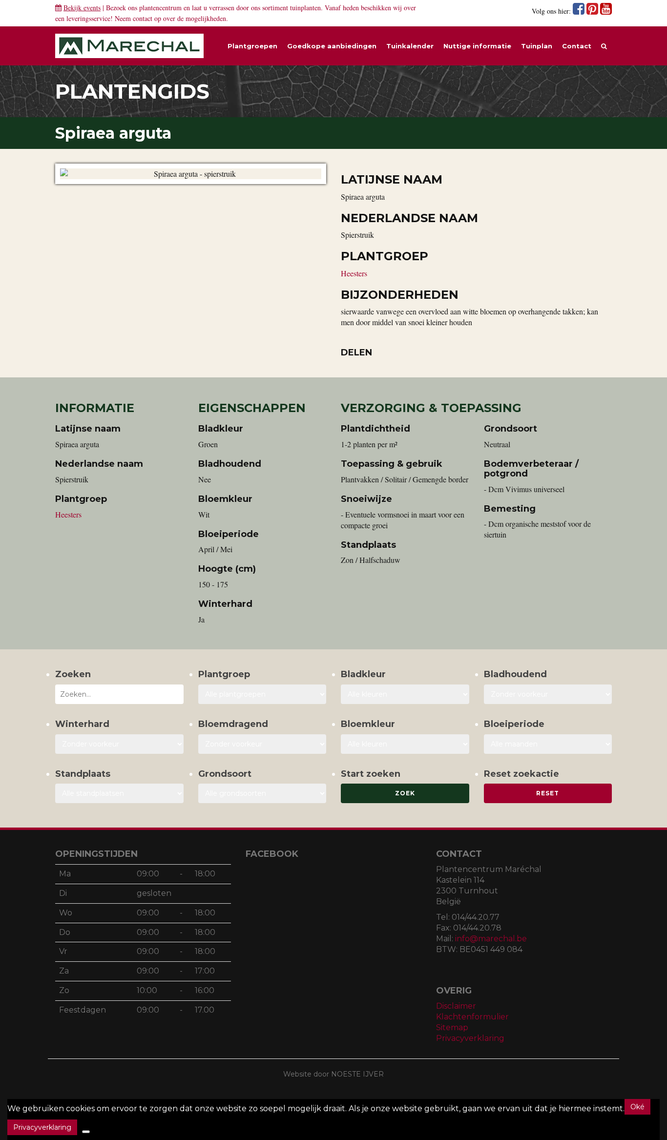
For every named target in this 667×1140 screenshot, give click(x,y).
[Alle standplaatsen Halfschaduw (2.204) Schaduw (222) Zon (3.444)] (119, 793)
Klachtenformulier (472, 1016)
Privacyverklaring (470, 1038)
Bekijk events (82, 7)
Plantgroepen (252, 46)
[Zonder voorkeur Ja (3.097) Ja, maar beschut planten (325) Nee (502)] (119, 744)
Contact (576, 46)
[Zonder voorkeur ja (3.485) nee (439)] (262, 744)
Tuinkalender (410, 46)
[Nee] (86, 1131)
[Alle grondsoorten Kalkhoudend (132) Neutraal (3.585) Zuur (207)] (262, 793)
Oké (637, 1106)
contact (142, 18)
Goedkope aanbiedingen (331, 46)
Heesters (354, 273)
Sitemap (452, 1027)
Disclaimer (456, 1006)
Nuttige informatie (477, 46)
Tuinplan (536, 46)
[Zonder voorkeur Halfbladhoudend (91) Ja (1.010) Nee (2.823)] (548, 694)
